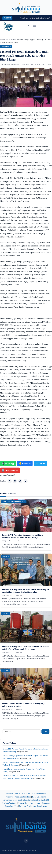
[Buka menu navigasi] (34, 26)
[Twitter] (15, 481)
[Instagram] (26, 841)
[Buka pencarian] (28, 26)
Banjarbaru (11, 39)
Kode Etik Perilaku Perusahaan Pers (27, 800)
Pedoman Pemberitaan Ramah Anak (33, 806)
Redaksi (27, 794)
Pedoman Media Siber (14, 794)
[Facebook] (9, 481)
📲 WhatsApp (8, 463)
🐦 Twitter (40, 463)
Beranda (2, 39)
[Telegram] (25, 481)
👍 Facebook (25, 463)
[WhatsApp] (20, 481)
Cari (45, 731)
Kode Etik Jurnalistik (23, 797)
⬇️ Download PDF (10, 470)
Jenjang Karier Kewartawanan (29, 803)
